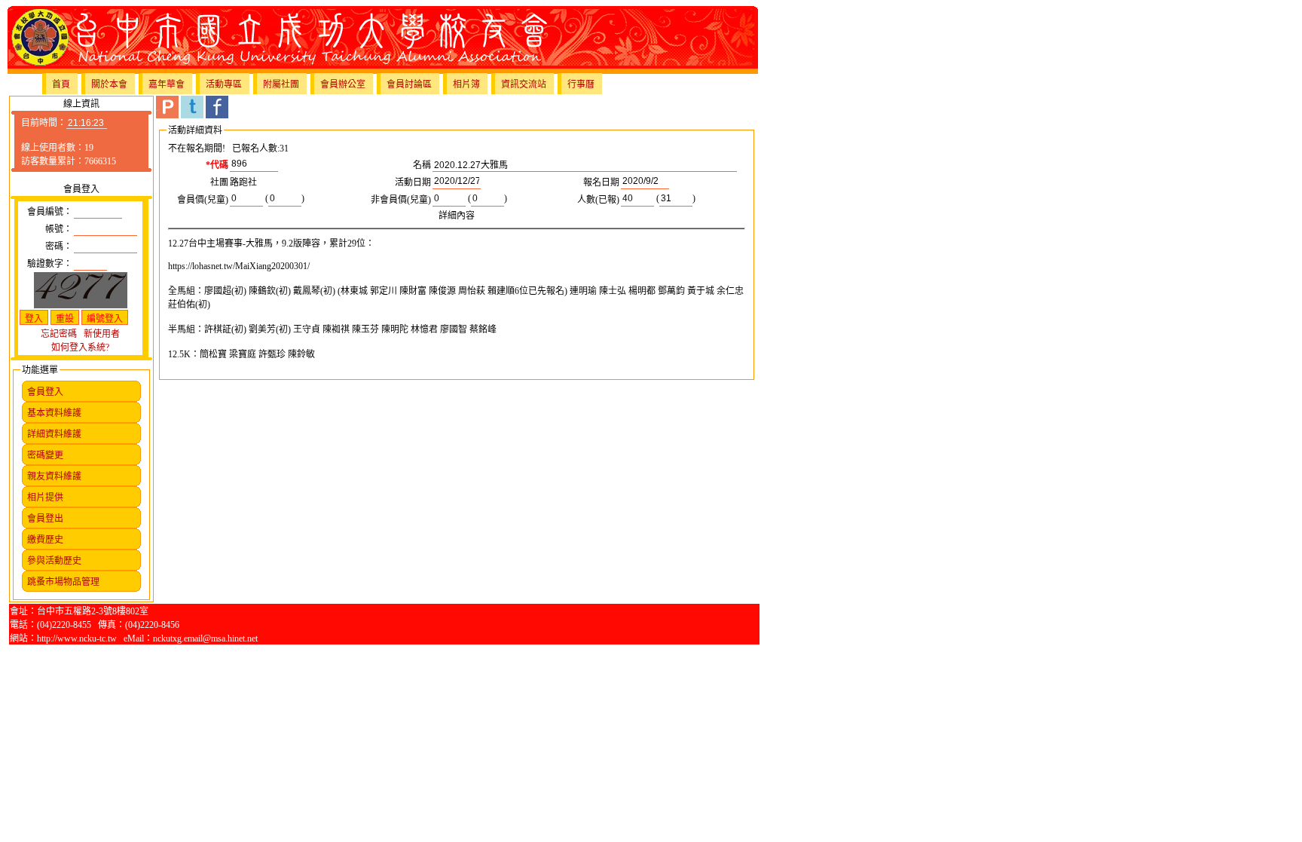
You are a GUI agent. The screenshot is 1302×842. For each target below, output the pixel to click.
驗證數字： (49, 264)
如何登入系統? (80, 347)
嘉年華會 (166, 84)
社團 (219, 182)
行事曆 (580, 84)
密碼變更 (45, 455)
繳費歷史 (45, 539)
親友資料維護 (54, 476)
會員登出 (45, 518)
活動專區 (224, 84)
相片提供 (45, 497)
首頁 (61, 84)
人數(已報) (598, 199)
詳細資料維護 (54, 434)
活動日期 (413, 182)
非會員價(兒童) (401, 199)
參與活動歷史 (54, 561)
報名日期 (601, 182)
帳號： (58, 229)
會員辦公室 (342, 84)
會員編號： (49, 212)
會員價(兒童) (202, 199)
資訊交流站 (523, 84)
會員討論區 (409, 84)
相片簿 (466, 84)
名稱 (422, 165)
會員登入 (45, 392)
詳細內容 (457, 215)
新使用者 (102, 334)
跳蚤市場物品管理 (63, 582)
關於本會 (109, 84)
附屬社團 (281, 84)
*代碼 (217, 165)
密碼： (58, 246)
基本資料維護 (54, 413)
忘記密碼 (59, 334)
